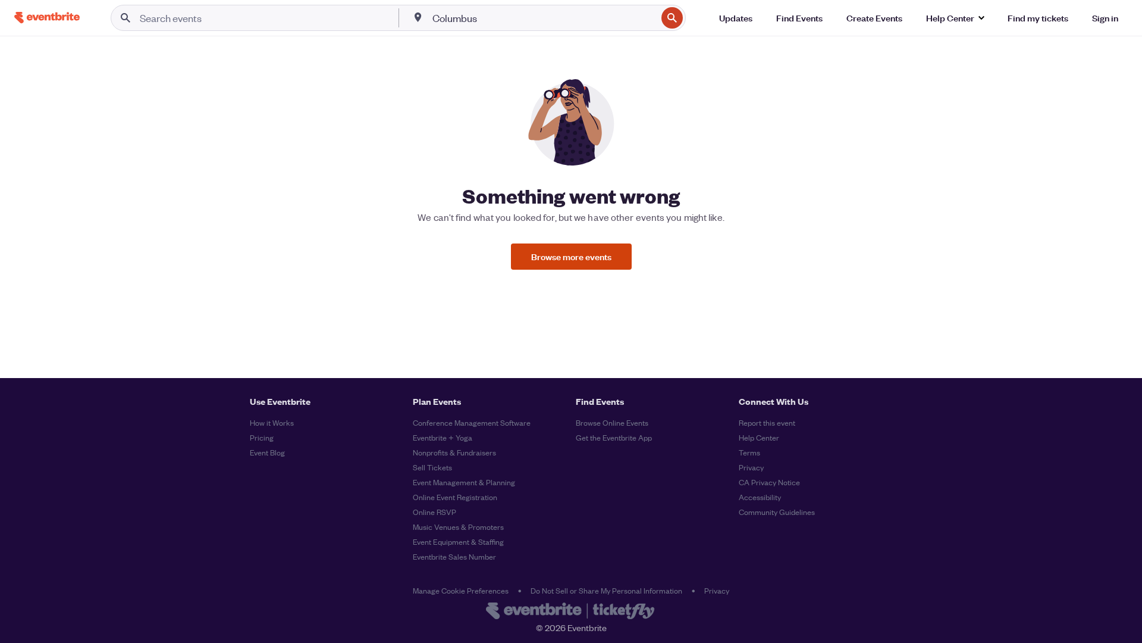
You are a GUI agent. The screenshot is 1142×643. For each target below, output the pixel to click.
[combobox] (543, 18)
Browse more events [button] (571, 256)
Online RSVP (434, 511)
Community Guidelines (777, 511)
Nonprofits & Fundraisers (454, 452)
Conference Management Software (472, 422)
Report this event (767, 422)
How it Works (272, 422)
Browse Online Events (612, 422)
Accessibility (760, 496)
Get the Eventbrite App (614, 437)
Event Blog (267, 452)
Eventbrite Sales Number (454, 556)
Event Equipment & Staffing (458, 541)
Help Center (759, 437)
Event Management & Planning (464, 482)
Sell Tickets (432, 467)
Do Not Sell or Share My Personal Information (606, 590)
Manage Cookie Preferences (461, 590)
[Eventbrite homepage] (571, 612)
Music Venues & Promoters (458, 526)
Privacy (751, 467)
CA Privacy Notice (769, 482)
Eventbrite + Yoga (442, 437)
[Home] (47, 17)
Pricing (262, 437)
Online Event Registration (455, 496)
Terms (749, 452)
